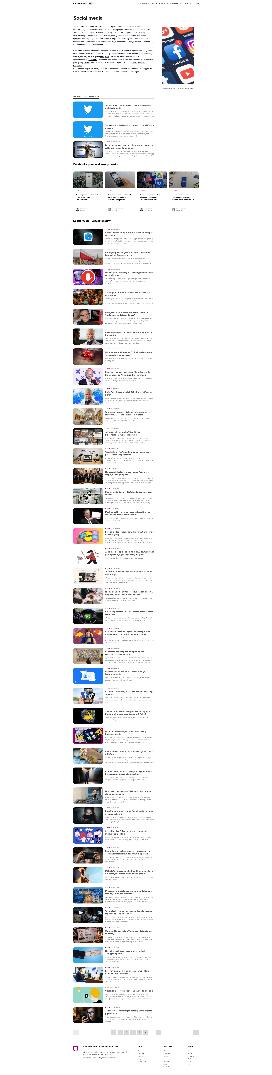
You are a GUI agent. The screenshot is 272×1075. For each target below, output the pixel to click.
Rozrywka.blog (142, 1059)
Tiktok (189, 1061)
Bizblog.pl (140, 1056)
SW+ (197, 3)
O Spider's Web (167, 1051)
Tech (152, 3)
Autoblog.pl (141, 1054)
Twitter (87, 63)
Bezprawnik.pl (142, 1061)
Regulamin (166, 1061)
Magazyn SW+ (142, 1051)
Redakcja (165, 1056)
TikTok (134, 63)
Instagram (104, 57)
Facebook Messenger (121, 72)
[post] (88, 180)
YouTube (141, 63)
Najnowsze (144, 3)
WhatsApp (106, 72)
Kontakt (165, 1059)
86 (158, 1032)
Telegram (97, 72)
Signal (137, 72)
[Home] (80, 3)
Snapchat (77, 66)
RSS (189, 1064)
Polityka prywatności (166, 1065)
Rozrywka (174, 3)
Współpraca (166, 1054)
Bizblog (162, 3)
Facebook (93, 60)
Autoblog (187, 3)
